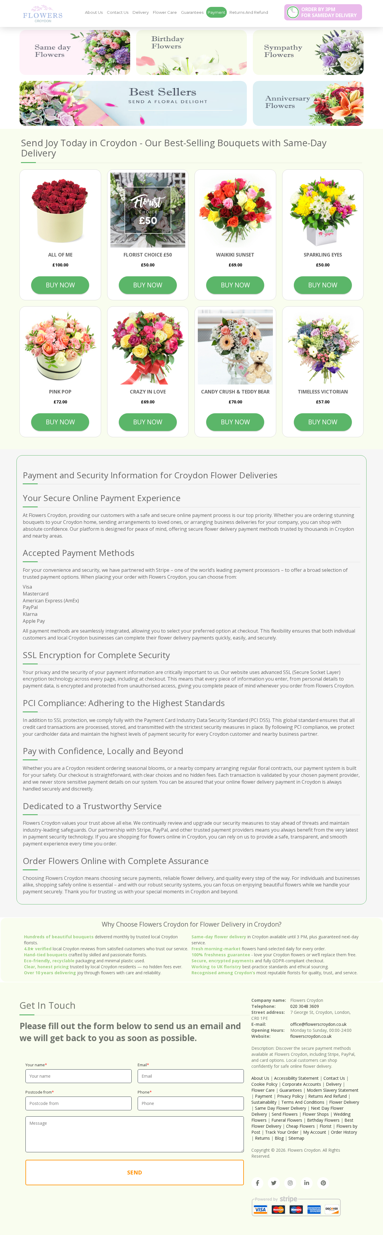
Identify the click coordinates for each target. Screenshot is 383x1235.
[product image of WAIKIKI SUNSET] (235, 210)
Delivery (141, 12)
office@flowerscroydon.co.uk (318, 1024)
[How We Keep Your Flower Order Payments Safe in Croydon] (40, 13)
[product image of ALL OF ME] (60, 210)
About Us (94, 12)
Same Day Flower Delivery (280, 1108)
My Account (314, 1132)
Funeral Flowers (286, 1120)
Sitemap (296, 1138)
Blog (279, 1138)
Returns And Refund (249, 12)
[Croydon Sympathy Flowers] (308, 52)
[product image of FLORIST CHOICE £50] (148, 210)
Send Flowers (285, 1114)
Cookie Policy (264, 1084)
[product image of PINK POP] (60, 347)
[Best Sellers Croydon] (133, 103)
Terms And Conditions (302, 1102)
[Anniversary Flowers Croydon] (308, 103)
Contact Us (117, 12)
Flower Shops (316, 1114)
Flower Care (165, 12)
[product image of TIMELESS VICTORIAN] (323, 347)
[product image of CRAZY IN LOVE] (148, 347)
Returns (262, 1138)
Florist (326, 1126)
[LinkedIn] (307, 1183)
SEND (134, 1172)
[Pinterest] (323, 1183)
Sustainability (263, 1102)
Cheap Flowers (300, 1126)
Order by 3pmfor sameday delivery (329, 12)
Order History (344, 1132)
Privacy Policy (290, 1096)
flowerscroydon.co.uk (311, 1036)
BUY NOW (60, 285)
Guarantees (192, 12)
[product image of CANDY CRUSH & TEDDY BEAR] (235, 347)
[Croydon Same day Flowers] (74, 52)
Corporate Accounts (301, 1084)
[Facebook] (257, 1183)
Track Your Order (281, 1132)
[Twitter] (274, 1183)
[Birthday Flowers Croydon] (191, 52)
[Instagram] (290, 1183)
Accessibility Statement (296, 1078)
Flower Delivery (344, 1102)
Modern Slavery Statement (332, 1090)
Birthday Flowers (323, 1120)
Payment (216, 12)
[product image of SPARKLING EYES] (323, 210)
